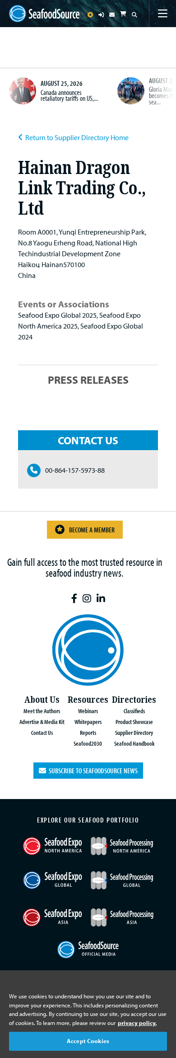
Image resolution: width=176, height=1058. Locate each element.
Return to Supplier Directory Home (77, 137)
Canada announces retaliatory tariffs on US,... (69, 95)
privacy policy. (137, 1022)
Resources (88, 699)
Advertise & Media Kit (42, 721)
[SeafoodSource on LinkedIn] (101, 598)
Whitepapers (88, 721)
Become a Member (92, 529)
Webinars (88, 710)
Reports (88, 732)
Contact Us (42, 732)
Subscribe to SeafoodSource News (92, 770)
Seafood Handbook (134, 743)
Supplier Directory (134, 732)
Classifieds (134, 710)
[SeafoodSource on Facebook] (74, 598)
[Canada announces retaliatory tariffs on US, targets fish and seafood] (22, 90)
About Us (42, 699)
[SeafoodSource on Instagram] (87, 598)
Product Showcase (134, 721)
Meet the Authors (41, 710)
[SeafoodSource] (44, 13)
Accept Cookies (88, 1040)
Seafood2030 (88, 743)
